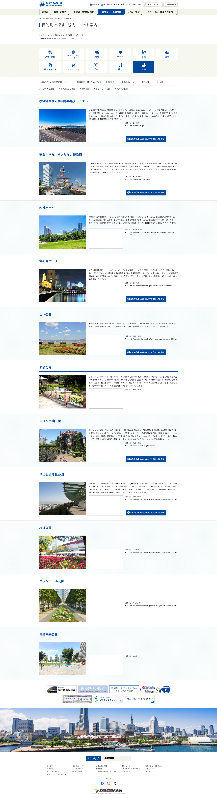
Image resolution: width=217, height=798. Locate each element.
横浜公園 (85, 89)
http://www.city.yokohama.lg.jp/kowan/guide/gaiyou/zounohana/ (151, 286)
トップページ (51, 766)
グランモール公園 (103, 89)
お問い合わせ (125, 766)
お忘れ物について (78, 766)
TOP (40, 18)
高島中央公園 (122, 89)
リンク (147, 771)
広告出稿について (78, 769)
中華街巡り (133, 349)
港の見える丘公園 (68, 89)
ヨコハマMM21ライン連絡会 (130, 769)
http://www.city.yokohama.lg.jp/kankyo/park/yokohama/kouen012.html (153, 552)
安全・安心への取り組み (153, 766)
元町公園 (159, 82)
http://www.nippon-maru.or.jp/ (140, 179)
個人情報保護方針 (53, 771)
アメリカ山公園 (47, 89)
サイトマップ (125, 771)
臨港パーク (112, 82)
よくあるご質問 (101, 766)
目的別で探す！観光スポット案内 (55, 18)
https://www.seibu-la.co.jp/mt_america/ (143, 446)
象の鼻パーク (129, 82)
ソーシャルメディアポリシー (106, 771)
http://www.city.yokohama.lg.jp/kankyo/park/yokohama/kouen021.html (153, 606)
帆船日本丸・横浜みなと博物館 (89, 82)
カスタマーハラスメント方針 (57, 774)
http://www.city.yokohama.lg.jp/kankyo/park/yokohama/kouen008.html (153, 339)
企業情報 (50, 769)
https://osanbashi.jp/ (137, 126)
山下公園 (145, 82)
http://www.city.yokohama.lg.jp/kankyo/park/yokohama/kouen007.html (153, 499)
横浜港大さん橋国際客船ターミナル (55, 82)
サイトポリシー (77, 771)
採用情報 (99, 769)
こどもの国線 (149, 769)
